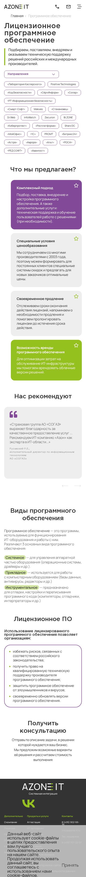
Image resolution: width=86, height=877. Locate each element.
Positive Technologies (63, 84)
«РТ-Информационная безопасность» (29, 101)
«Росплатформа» (45, 125)
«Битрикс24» (69, 134)
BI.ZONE (68, 117)
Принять (70, 865)
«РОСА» (67, 142)
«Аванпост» (38, 150)
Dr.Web (11, 117)
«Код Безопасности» (19, 92)
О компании (10, 822)
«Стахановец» (59, 109)
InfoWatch (30, 117)
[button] (65, 485)
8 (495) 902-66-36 (70, 823)
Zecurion (50, 117)
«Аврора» (31, 142)
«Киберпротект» (17, 125)
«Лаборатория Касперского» (24, 84)
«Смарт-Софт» (16, 109)
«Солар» (73, 92)
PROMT (48, 134)
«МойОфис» (14, 134)
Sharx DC (70, 125)
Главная (17, 15)
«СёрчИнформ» (49, 92)
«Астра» (12, 142)
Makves (38, 109)
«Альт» (50, 142)
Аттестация (33, 822)
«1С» (33, 134)
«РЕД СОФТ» (14, 150)
